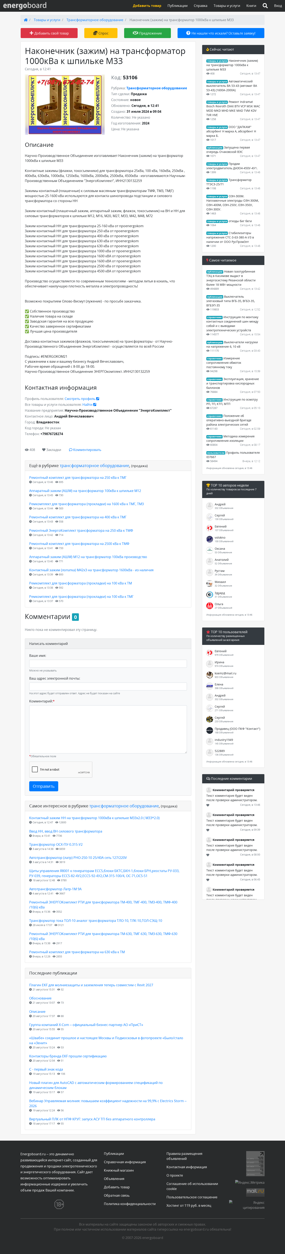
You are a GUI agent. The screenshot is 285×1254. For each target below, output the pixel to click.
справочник (214, 317)
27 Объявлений (223, 607)
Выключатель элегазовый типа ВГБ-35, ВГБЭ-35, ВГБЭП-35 (230, 301)
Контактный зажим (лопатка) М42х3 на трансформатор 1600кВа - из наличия (91, 570)
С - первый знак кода (46, 1069)
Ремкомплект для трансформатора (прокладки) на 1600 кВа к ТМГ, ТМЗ (86, 504)
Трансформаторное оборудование (95, 20)
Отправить (44, 786)
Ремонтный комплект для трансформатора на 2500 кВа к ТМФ (79, 543)
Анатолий (222, 560)
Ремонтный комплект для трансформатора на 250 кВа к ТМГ (77, 477)
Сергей (220, 515)
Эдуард (220, 593)
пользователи (215, 452)
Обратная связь (117, 1195)
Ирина (219, 662)
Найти (87, 404)
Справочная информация (125, 1162)
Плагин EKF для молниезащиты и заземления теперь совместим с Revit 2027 (91, 985)
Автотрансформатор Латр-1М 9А (55, 889)
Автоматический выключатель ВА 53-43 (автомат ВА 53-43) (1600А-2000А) (231, 85)
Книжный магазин (119, 1170)
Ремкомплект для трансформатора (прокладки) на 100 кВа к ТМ (80, 583)
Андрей (220, 504)
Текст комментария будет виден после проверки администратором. (231, 798)
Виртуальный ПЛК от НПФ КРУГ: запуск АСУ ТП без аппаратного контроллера (92, 1119)
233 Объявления (224, 721)
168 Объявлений (224, 732)
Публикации (178, 5)
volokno (220, 537)
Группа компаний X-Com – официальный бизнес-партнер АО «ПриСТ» (86, 1024)
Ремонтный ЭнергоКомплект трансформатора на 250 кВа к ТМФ (81, 530)
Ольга (219, 604)
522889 (220, 751)
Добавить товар (117, 1187)
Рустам (219, 571)
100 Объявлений (224, 541)
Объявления (114, 1178)
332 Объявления (224, 508)
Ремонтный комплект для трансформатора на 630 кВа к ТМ (77, 952)
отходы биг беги (240, 221)
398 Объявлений (224, 688)
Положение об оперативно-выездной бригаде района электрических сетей (228, 420)
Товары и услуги (227, 5)
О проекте (174, 1175)
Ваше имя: (37, 655)
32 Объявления (223, 585)
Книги (251, 5)
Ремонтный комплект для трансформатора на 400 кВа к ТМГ (77, 517)
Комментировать (86, 449)
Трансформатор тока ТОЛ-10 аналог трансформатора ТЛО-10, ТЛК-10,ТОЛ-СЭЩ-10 (95, 920)
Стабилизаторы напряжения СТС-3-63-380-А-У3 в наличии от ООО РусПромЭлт (230, 237)
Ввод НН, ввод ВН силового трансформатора (65, 831)
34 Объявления (223, 574)
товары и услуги (217, 60)
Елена (219, 684)
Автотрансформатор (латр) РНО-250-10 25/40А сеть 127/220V (78, 857)
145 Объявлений (224, 743)
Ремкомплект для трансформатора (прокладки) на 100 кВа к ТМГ (81, 596)
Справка (200, 5)
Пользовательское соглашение (191, 1197)
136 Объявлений (224, 754)
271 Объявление (224, 710)
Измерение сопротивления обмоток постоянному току (223, 362)
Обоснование (40, 998)
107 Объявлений (224, 530)
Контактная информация (186, 1167)
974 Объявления (224, 665)
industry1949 (224, 740)
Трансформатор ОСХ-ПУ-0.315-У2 (56, 844)
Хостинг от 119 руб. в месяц (188, 1205)
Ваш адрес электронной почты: (54, 678)
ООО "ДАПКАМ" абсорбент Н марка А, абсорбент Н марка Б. (231, 131)
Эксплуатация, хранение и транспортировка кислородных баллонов (232, 383)
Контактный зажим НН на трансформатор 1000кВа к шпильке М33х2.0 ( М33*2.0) (94, 818)
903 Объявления (224, 677)
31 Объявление (223, 596)
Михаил (220, 582)
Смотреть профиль (80, 398)
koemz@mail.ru (225, 673)
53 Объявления (223, 552)
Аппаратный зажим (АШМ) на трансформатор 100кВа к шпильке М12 (85, 490)
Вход (278, 5)
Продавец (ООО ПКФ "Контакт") (237, 729)
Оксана (220, 549)
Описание (37, 1011)
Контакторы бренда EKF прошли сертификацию (68, 1056)
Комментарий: (42, 701)
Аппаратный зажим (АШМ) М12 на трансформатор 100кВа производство (88, 557)
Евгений (221, 526)
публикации (214, 147)
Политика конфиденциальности (130, 1203)
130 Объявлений (224, 519)
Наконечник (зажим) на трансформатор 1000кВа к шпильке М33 (232, 65)
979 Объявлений (224, 654)
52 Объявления (223, 563)
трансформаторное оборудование (94, 465)
